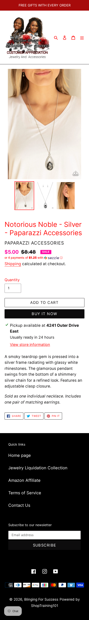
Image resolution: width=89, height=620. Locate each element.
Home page (19, 455)
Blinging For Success (41, 599)
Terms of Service (24, 492)
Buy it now (44, 314)
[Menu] (82, 37)
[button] (34, 258)
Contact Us (19, 505)
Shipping (13, 263)
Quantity (12, 280)
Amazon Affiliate (24, 480)
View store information (30, 344)
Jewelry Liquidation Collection (37, 467)
